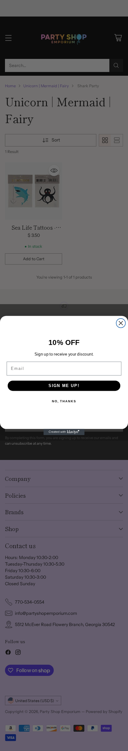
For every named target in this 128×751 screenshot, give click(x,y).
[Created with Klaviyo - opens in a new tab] (64, 432)
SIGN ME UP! (64, 386)
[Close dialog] (121, 323)
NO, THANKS (64, 401)
